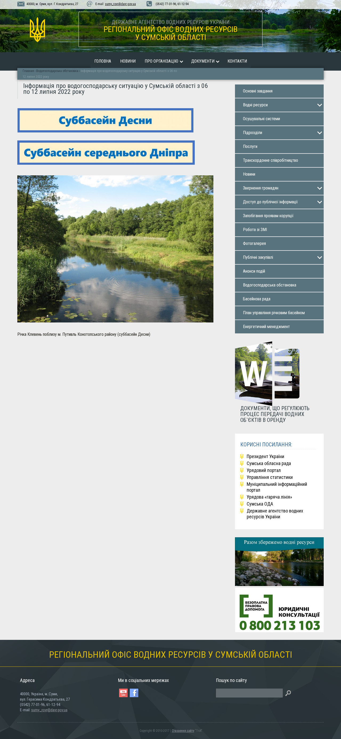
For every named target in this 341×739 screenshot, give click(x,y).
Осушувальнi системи (261, 118)
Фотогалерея (254, 243)
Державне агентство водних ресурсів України (275, 513)
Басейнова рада (256, 298)
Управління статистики (270, 477)
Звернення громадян (260, 188)
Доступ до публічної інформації (270, 201)
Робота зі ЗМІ (255, 229)
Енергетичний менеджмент (266, 326)
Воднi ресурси (255, 104)
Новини (128, 61)
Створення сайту (183, 731)
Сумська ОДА (260, 504)
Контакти (237, 61)
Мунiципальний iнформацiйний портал (277, 487)
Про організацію (161, 61)
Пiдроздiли (252, 132)
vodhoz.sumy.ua (37, 30)
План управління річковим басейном (274, 312)
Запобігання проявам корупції (268, 215)
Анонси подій (254, 271)
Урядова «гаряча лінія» (269, 497)
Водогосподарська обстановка (269, 285)
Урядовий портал (264, 470)
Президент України (265, 456)
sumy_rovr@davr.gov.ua (120, 4)
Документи (202, 61)
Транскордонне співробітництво (270, 160)
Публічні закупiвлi (258, 257)
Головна (102, 61)
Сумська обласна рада (269, 463)
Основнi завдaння (258, 91)
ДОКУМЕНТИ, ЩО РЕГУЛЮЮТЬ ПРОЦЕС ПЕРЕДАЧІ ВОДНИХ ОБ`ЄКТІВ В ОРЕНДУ (275, 414)
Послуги (250, 146)
